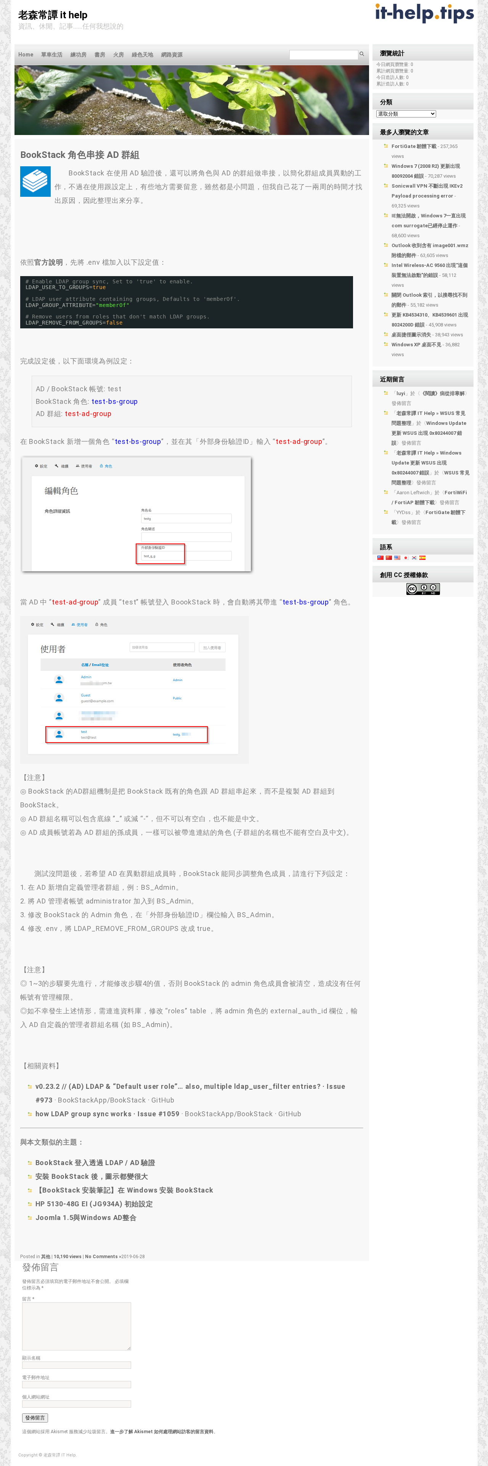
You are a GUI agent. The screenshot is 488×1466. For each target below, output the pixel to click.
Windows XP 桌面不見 (416, 344)
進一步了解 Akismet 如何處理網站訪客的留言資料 (162, 1431)
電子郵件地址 (36, 1377)
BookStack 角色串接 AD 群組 (80, 154)
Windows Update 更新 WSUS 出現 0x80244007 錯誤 (429, 433)
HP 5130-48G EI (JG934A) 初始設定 (94, 1204)
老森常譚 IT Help (53, 15)
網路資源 (172, 54)
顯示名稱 (31, 1358)
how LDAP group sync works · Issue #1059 (107, 1114)
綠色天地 (142, 54)
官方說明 (48, 262)
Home (25, 54)
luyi (400, 393)
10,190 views (68, 1256)
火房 (118, 54)
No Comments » (103, 1256)
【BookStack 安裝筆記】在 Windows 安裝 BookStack (124, 1190)
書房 (100, 54)
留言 (28, 1299)
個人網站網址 (36, 1397)
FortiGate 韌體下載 (414, 146)
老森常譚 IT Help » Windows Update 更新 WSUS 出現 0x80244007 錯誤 (426, 463)
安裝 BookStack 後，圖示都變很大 (92, 1176)
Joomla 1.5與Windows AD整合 (86, 1218)
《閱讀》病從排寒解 (442, 393)
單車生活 (52, 54)
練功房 (79, 54)
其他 (45, 1256)
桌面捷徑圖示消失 (411, 335)
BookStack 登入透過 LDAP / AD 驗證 (95, 1163)
